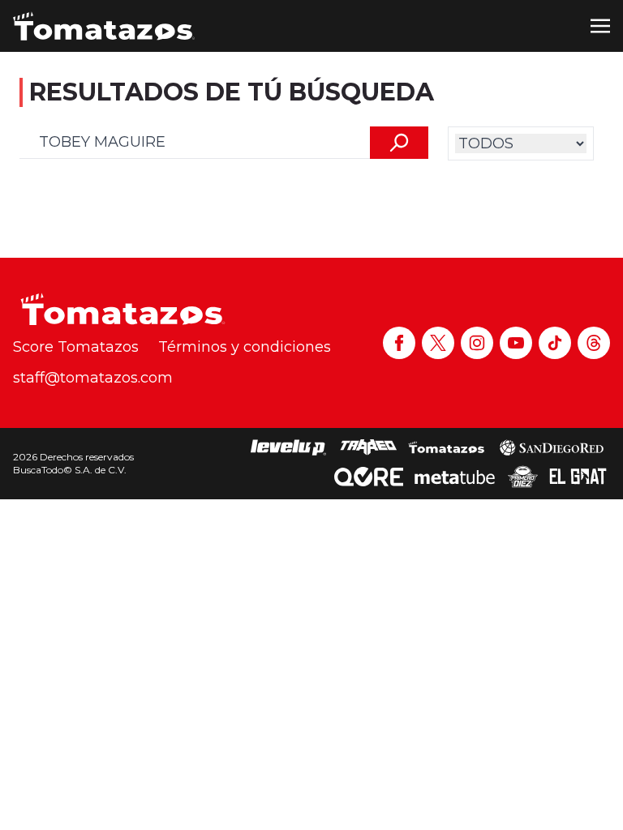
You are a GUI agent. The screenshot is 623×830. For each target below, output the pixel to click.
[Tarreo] (368, 447)
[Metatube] (455, 476)
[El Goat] (578, 476)
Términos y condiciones (244, 347)
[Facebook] (399, 343)
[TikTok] (555, 343)
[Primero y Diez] (522, 477)
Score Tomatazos (76, 347)
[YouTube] (516, 343)
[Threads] (594, 343)
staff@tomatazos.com (93, 378)
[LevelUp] (289, 447)
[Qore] (368, 476)
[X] (438, 343)
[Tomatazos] (104, 26)
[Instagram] (477, 343)
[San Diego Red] (551, 447)
